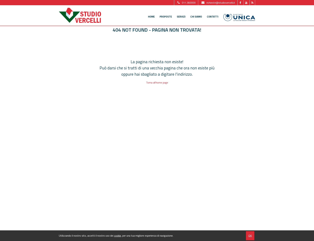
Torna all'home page (157, 82)
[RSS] (252, 2)
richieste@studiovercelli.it (221, 3)
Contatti (212, 17)
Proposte (166, 17)
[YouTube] (246, 2)
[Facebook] (240, 2)
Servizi (181, 17)
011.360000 (189, 3)
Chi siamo (196, 17)
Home (151, 17)
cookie (117, 236)
